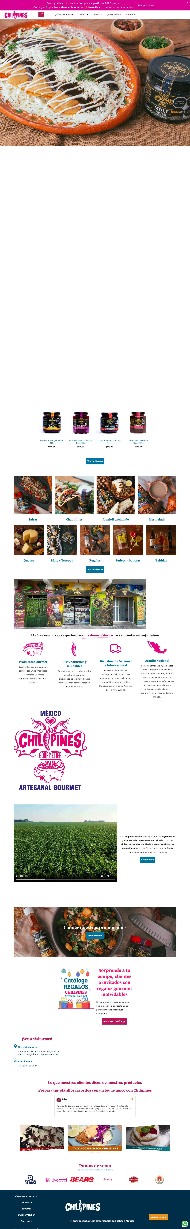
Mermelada (157, 520)
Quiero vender (114, 14)
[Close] (187, 2)
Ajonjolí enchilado (115, 520)
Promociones (95, 935)
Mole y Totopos (62, 561)
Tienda (81, 14)
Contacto (131, 14)
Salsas (33, 520)
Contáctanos (25, 1061)
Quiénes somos (62, 14)
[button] (16, 1106)
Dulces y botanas (128, 561)
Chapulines (74, 520)
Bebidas (161, 561)
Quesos (29, 561)
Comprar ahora (146, 5)
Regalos (95, 561)
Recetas (98, 14)
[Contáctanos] (15, 1060)
